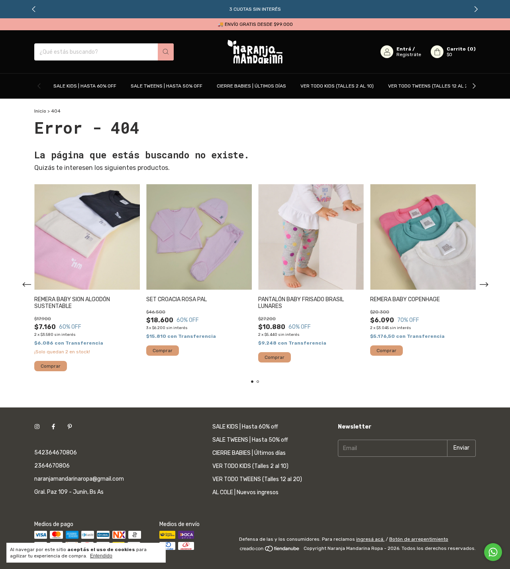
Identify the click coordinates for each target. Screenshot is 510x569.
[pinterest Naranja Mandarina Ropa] (70, 426)
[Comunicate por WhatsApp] (493, 552)
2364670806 (52, 465)
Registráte (408, 54)
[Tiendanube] (270, 550)
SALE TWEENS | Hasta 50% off (166, 86)
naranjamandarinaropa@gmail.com (79, 478)
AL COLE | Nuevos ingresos (245, 492)
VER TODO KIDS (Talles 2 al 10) (337, 86)
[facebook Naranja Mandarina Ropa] (53, 426)
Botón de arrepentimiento (418, 539)
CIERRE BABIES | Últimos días (251, 86)
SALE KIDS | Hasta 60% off (84, 86)
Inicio (40, 111)
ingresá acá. (370, 539)
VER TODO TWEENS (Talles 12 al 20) (430, 86)
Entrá (403, 49)
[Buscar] (166, 51)
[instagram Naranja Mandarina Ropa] (37, 426)
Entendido (101, 556)
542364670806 (55, 452)
